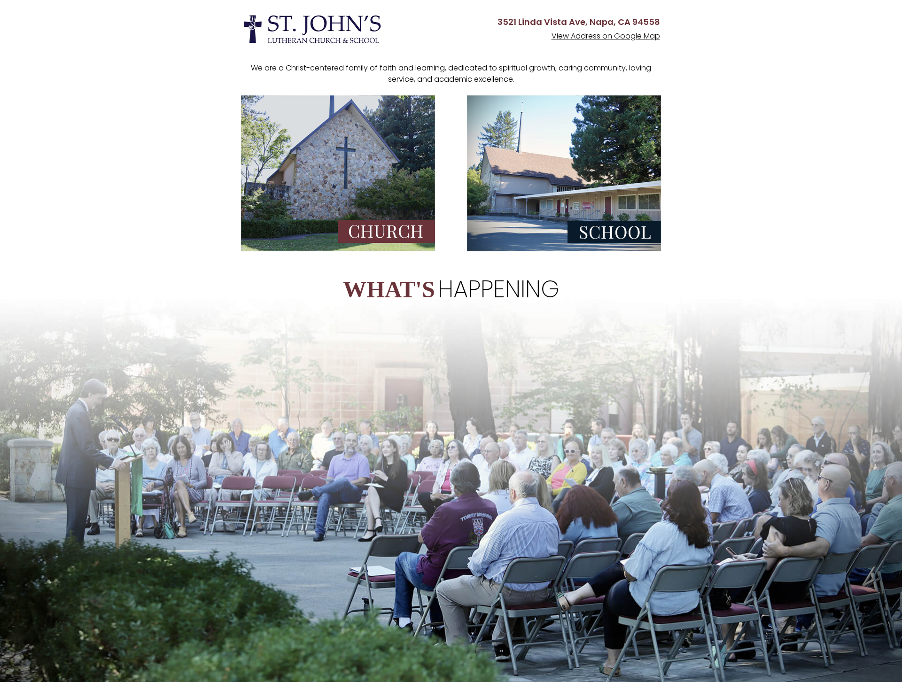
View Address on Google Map (606, 36)
